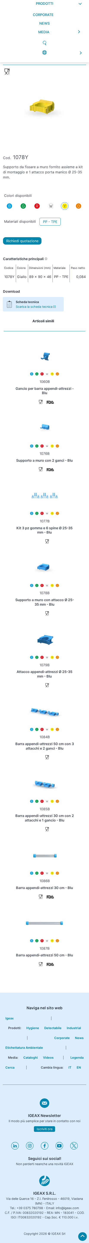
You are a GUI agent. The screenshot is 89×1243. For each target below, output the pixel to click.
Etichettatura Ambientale (24, 1047)
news (44, 24)
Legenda (77, 1057)
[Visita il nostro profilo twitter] (74, 1148)
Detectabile (53, 1028)
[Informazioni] (46, 259)
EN (79, 1067)
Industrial (74, 1028)
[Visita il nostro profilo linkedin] (15, 1148)
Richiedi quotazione (22, 241)
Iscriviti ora (44, 1129)
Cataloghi (30, 1057)
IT (70, 1067)
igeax (9, 1018)
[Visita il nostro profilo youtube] (59, 1148)
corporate (43, 16)
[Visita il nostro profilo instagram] (29, 1148)
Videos (48, 1057)
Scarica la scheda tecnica (34, 306)
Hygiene (32, 1028)
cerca (9, 1067)
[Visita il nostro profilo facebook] (44, 1148)
